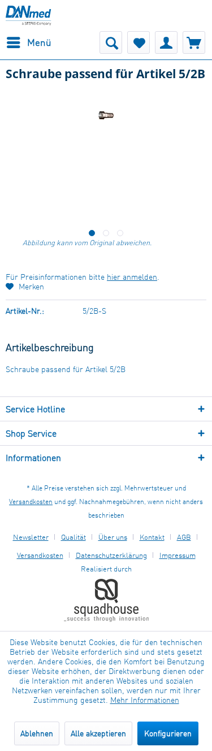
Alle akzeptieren (98, 733)
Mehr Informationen (144, 700)
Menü (39, 42)
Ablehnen (36, 733)
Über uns (112, 536)
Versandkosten (31, 501)
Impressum (177, 555)
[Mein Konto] (166, 42)
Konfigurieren (168, 733)
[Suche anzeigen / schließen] (110, 42)
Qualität (73, 536)
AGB (184, 536)
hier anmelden (132, 276)
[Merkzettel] (138, 42)
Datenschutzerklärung (111, 555)
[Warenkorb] (194, 42)
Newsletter (31, 536)
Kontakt (152, 536)
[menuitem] (28, 42)
